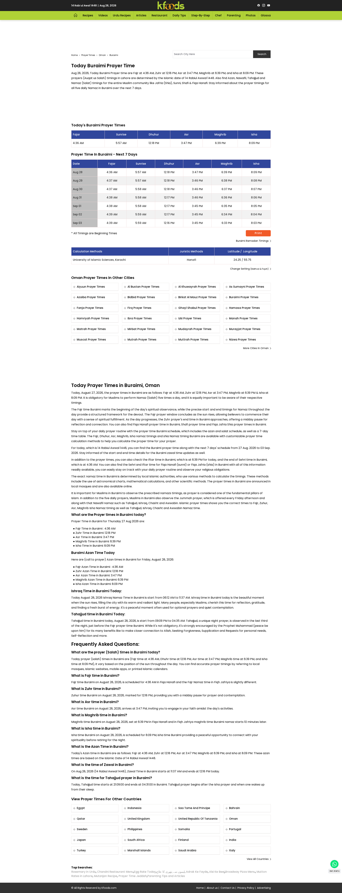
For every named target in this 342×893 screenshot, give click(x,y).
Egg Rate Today (145, 872)
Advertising (264, 888)
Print (258, 233)
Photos (251, 15)
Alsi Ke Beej (217, 872)
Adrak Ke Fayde (197, 872)
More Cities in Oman (256, 348)
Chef (218, 15)
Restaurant (159, 15)
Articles (141, 15)
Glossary (267, 15)
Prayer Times (88, 55)
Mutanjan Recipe (105, 876)
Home (74, 55)
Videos (103, 15)
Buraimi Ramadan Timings (252, 241)
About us (212, 888)
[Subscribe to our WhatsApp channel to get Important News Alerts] (334, 864)
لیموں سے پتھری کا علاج (170, 872)
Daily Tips (179, 15)
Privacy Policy (245, 888)
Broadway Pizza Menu (240, 872)
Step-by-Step (200, 15)
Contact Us (228, 888)
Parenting (234, 15)
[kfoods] (171, 5)
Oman (102, 55)
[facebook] (258, 5)
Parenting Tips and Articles (166, 876)
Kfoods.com (109, 888)
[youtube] (268, 5)
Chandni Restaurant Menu (115, 872)
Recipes (88, 15)
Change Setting (249, 269)
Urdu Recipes (122, 15)
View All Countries (258, 859)
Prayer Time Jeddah (132, 876)
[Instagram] (263, 5)
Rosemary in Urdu (83, 872)
